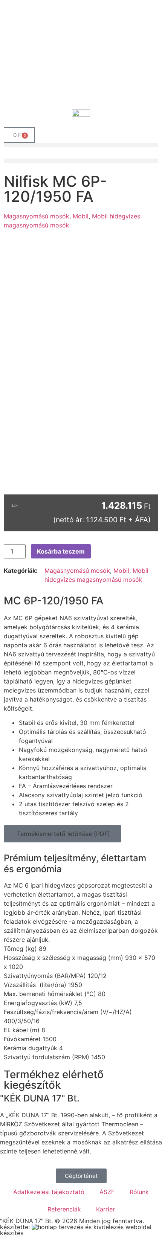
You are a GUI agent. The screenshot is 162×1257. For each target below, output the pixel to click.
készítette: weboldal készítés (75, 1230)
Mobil (81, 216)
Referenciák (64, 1209)
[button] (81, 145)
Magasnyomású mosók (36, 216)
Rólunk (139, 1192)
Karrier (105, 1209)
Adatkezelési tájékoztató (48, 1192)
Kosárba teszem (61, 551)
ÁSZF (107, 1192)
